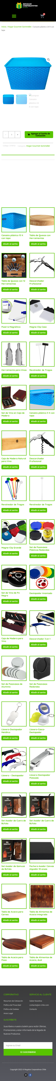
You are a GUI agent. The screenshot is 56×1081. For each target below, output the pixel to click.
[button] (14, 16)
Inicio (3, 27)
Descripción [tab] (9, 157)
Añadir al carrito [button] (10, 244)
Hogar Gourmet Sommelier (19, 27)
